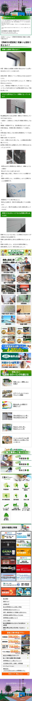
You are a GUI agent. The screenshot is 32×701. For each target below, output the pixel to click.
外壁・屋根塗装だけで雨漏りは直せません (15, 612)
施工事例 (5, 599)
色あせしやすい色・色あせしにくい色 (19, 428)
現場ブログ (6, 601)
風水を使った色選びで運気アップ (20, 405)
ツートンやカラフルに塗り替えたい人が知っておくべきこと (21, 440)
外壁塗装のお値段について (10, 618)
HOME (3, 37)
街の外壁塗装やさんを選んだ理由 (12, 607)
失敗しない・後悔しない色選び (21, 383)
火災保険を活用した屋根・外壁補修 (13, 663)
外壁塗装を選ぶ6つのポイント (11, 609)
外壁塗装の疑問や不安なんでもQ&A (13, 615)
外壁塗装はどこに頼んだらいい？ (12, 660)
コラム (8, 37)
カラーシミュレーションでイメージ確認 (21, 394)
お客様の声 (6, 604)
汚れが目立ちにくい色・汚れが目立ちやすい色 (21, 416)
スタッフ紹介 (7, 620)
